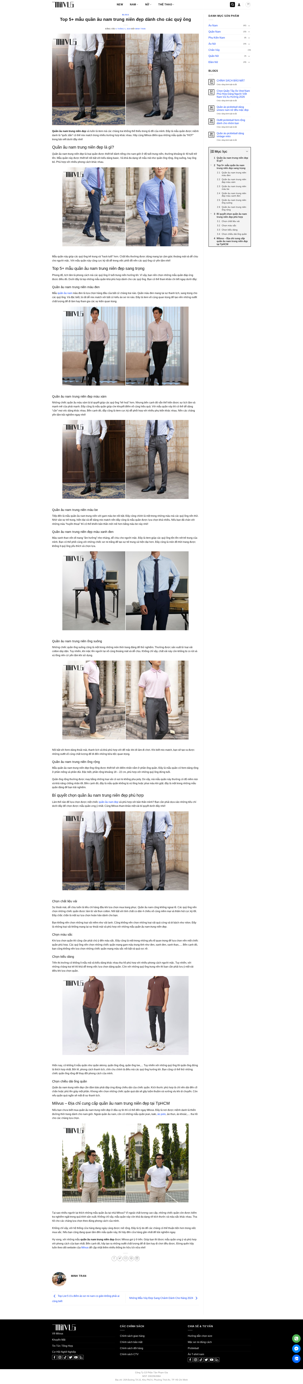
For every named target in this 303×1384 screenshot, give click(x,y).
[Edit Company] (296, 1338)
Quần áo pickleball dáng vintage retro (230, 135)
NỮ (147, 4)
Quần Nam (214, 31)
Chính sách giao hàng (132, 1336)
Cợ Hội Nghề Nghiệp (64, 1352)
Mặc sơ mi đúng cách (200, 1342)
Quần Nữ (213, 56)
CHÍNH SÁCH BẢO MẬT (231, 80)
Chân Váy (214, 50)
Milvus (85, 1247)
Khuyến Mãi (58, 1339)
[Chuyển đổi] (249, 25)
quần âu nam (65, 293)
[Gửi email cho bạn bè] (125, 1258)
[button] (232, 4)
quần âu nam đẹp (108, 802)
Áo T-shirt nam (196, 1354)
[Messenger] (296, 1348)
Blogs (125, 15)
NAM (133, 4)
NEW (120, 4)
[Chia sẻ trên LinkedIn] (137, 1258)
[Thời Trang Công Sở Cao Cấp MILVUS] (68, 4)
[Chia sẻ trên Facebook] (114, 1258)
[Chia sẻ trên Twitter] (119, 1258)
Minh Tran (140, 29)
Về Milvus (57, 1333)
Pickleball (193, 1348)
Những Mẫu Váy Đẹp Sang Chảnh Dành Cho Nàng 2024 (161, 1298)
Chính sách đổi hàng (131, 1348)
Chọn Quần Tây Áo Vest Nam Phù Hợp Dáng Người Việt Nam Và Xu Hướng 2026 (233, 94)
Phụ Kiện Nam (216, 37)
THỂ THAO (165, 4)
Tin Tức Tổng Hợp (62, 1346)
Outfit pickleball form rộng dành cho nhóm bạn (231, 121)
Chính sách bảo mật (131, 1342)
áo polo (161, 1114)
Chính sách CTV (129, 1354)
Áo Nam (213, 25)
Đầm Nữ (213, 62)
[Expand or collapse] (247, 151)
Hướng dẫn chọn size (200, 1336)
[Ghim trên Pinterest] (131, 1258)
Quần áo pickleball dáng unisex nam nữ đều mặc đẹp (233, 108)
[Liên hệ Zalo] (296, 1358)
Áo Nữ (212, 43)
